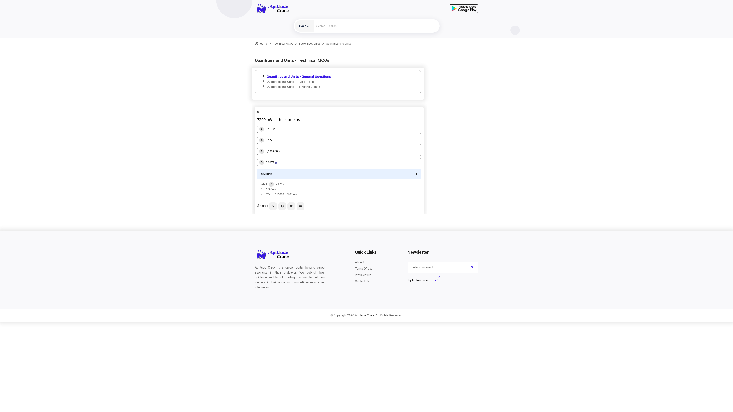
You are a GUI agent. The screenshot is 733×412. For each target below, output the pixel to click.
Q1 (259, 112)
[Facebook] (282, 206)
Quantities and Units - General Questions (299, 77)
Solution (266, 174)
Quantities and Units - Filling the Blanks (293, 87)
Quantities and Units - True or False (291, 82)
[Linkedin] (300, 206)
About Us (361, 262)
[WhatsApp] (273, 206)
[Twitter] (291, 206)
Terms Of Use (363, 268)
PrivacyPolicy (363, 275)
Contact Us (362, 281)
